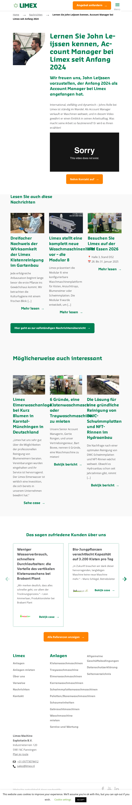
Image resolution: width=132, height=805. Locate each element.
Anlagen (18, 663)
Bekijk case (47, 617)
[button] (124, 579)
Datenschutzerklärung (102, 667)
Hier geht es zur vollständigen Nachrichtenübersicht (50, 328)
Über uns (19, 676)
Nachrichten (35, 14)
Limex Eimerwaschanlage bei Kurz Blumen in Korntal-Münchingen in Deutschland (32, 416)
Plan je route (20, 754)
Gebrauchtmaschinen (65, 709)
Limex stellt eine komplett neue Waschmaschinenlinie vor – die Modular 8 (71, 249)
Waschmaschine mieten (61, 718)
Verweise (19, 683)
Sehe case (32, 503)
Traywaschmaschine (64, 670)
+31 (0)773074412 (27, 761)
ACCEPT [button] (81, 799)
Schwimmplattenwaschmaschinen (74, 689)
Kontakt (18, 696)
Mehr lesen (30, 308)
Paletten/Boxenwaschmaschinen (72, 696)
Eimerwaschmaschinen (66, 676)
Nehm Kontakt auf (82, 179)
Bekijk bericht (65, 464)
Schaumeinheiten (62, 703)
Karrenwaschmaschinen (66, 683)
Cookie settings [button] (62, 799)
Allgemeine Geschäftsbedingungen (103, 658)
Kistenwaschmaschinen (66, 663)
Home (16, 14)
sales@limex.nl (26, 766)
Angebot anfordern (89, 5)
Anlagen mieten (24, 670)
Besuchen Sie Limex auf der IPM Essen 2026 (103, 244)
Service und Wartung (64, 727)
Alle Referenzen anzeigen (63, 637)
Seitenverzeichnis (99, 674)
